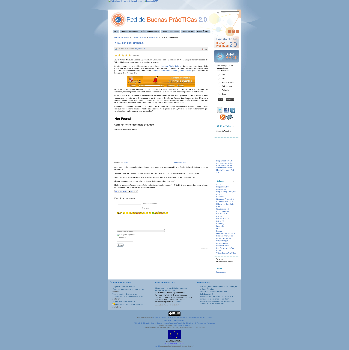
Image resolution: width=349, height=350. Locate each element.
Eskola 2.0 (220, 221)
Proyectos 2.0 (153, 37)
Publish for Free (180, 162)
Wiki (223, 78)
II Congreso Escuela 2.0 (225, 202)
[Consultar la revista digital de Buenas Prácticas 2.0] (226, 50)
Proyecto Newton (222, 246)
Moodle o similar (228, 82)
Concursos (226, 170)
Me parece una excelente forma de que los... (128, 289)
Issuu (126, 162)
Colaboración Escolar (139, 37)
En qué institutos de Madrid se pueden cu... (128, 296)
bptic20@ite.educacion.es (181, 325)
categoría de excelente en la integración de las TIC (173, 71)
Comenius (220, 197)
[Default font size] (233, 31)
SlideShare (220, 168)
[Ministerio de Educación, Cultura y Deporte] (125, 1)
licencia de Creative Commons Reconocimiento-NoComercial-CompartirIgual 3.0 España (182, 317)
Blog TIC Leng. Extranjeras (226, 192)
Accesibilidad (178, 320)
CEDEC (219, 194)
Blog (223, 74)
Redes (229, 165)
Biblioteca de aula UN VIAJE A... (124, 301)
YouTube (228, 168)
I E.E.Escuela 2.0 (222, 209)
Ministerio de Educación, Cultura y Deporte (148, 323)
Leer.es (219, 231)
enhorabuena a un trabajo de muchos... (130, 304)
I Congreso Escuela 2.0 (225, 199)
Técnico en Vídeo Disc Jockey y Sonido (214, 292)
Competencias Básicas (224, 163)
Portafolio (225, 90)
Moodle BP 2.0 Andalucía (225, 233)
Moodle (219, 170)
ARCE (218, 184)
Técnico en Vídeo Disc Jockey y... (124, 294)
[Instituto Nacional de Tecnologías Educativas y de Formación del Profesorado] (150, 1)
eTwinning (220, 224)
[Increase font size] (229, 31)
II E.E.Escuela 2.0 (222, 211)
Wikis (223, 161)
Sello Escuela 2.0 (206, 294)
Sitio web (145, 208)
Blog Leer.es (221, 189)
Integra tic (220, 226)
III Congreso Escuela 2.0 (225, 204)
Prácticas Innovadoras (121, 37)
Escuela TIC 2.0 (222, 214)
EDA (218, 206)
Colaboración (221, 165)
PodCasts (229, 161)
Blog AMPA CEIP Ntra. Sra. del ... (124, 287)
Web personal (227, 86)
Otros (224, 94)
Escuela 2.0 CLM (222, 219)
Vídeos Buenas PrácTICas (226, 253)
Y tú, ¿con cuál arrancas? (129, 42)
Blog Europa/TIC (222, 187)
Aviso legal (167, 320)
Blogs (218, 161)
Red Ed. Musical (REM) (225, 248)
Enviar (120, 245)
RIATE (218, 251)
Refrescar (122, 237)
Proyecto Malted (222, 243)
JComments (204, 248)
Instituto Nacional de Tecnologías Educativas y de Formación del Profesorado (189, 323)
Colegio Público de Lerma (172, 66)
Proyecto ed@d (222, 241)
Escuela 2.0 (220, 216)
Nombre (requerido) (149, 203)
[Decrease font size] (237, 31)
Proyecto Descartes (223, 238)
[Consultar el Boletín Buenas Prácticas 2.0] (226, 64)
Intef (217, 229)
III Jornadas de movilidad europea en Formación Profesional (171, 289)
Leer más (177, 302)
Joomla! (157, 346)
